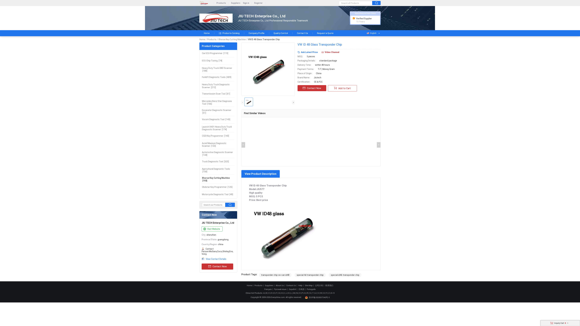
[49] (217, 194)
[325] (215, 161)
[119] (215, 53)
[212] (216, 85)
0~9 (332, 293)
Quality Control (281, 33)
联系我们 (329, 285)
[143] (216, 119)
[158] (216, 170)
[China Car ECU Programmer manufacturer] (216, 18)
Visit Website (213, 229)
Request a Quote (325, 33)
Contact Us (302, 33)
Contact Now (220, 266)
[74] (212, 60)
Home (207, 33)
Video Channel (332, 52)
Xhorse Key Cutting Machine (232, 39)
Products (221, 3)
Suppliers (235, 3)
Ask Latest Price (309, 52)
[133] (214, 144)
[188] (217, 69)
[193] (216, 179)
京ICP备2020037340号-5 (319, 297)
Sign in (246, 3)
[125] (217, 187)
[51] (216, 111)
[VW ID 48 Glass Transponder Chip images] (268, 69)
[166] (217, 102)
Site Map (309, 285)
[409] (216, 77)
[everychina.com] (206, 3)
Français (268, 289)
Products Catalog (231, 33)
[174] (217, 128)
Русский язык (280, 289)
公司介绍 (319, 285)
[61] (216, 94)
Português (311, 289)
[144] (217, 153)
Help (300, 285)
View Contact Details (216, 259)
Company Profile (256, 33)
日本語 (301, 289)
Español (292, 289)
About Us (280, 285)
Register (258, 3)
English (373, 33)
